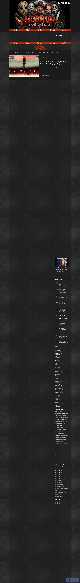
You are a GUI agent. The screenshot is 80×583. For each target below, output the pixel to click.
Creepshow (57, 437)
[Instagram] (62, 3)
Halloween (57, 468)
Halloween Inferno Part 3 (60, 478)
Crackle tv (66, 435)
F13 (67, 455)
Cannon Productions (59, 427)
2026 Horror (60, 411)
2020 (56, 411)
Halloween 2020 (63, 468)
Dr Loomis (57, 449)
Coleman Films (58, 431)
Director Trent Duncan (64, 445)
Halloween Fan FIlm (59, 470)
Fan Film (56, 459)
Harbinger (66, 488)
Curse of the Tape (58, 439)
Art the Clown (57, 417)
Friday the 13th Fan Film (59, 464)
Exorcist (64, 455)
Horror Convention (59, 496)
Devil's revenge (65, 443)
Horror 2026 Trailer (59, 494)
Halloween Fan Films (26, 52)
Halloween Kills (58, 480)
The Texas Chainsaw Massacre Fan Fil (46, 52)
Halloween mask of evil (59, 486)
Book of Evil (62, 423)
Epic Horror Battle (58, 453)
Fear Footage (57, 460)
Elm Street (61, 451)
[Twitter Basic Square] (57, 503)
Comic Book (57, 433)
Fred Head (57, 462)
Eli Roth (64, 449)
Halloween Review (58, 482)
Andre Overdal (58, 415)
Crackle (62, 435)
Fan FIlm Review (62, 457)
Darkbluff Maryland (59, 441)
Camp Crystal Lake (58, 425)
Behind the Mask (58, 419)
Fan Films (61, 459)
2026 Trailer (65, 413)
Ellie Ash (56, 451)
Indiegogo (34, 52)
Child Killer (64, 429)
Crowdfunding (63, 437)
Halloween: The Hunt (59, 488)
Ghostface (62, 466)
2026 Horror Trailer (59, 413)
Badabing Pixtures (64, 417)
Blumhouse (65, 421)
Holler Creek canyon (59, 492)
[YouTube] (69, 3)
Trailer (57, 52)
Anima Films (63, 415)
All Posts (11, 52)
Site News (17, 52)
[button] (69, 53)
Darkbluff (64, 439)
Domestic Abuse (64, 447)
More (62, 52)
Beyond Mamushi (58, 421)
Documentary (57, 447)
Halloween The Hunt (59, 484)
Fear (65, 459)
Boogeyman (57, 423)
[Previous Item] (57, 262)
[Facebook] (66, 3)
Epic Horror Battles (58, 455)
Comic (63, 431)
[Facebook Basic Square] (55, 503)
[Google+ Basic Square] (59, 503)
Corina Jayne (57, 435)
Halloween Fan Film (59, 472)
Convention (62, 433)
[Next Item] (66, 262)
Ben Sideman (65, 419)
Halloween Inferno (58, 474)
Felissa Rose (63, 460)
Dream (61, 449)
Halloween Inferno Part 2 (60, 476)
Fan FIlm (56, 457)
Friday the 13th (63, 462)
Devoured (57, 445)
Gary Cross (57, 466)
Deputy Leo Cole (58, 443)
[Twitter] (59, 3)
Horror (65, 492)
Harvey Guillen (58, 490)
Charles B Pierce (58, 429)
